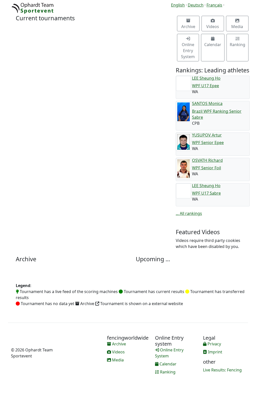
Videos (212, 26)
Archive (188, 26)
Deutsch (196, 5)
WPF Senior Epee (208, 142)
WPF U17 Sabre (206, 193)
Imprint (214, 352)
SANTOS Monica (207, 103)
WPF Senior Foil (206, 168)
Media (237, 26)
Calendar (212, 44)
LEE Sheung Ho (206, 78)
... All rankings (189, 213)
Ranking (237, 44)
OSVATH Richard (207, 160)
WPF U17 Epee (205, 85)
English (178, 5)
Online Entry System (188, 50)
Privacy (213, 344)
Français (214, 5)
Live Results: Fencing (222, 370)
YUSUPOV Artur (207, 135)
